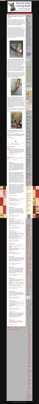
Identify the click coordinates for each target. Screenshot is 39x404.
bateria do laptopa (19, 263)
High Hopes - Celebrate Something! (29, 366)
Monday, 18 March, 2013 (13, 195)
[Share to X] (22, 143)
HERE (30, 16)
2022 (28, 304)
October (29, 320)
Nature (27, 236)
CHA (30, 259)
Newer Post (10, 327)
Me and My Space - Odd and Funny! (29, 355)
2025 (28, 301)
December (29, 316)
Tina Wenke (28, 254)
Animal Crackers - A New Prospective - (29, 388)
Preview (27, 209)
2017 (28, 311)
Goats (28, 230)
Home (16, 327)
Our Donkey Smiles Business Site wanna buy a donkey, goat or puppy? (28, 54)
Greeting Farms (28, 264)
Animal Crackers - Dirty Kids (29, 345)
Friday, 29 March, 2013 (13, 264)
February (29, 390)
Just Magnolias (28, 239)
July (28, 325)
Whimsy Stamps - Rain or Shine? (29, 362)
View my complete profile (27, 48)
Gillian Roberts (28, 268)
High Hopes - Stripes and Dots (29, 351)
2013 (28, 315)
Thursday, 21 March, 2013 (13, 216)
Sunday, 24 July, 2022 (13, 317)
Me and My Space (17, 144)
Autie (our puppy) (28, 245)
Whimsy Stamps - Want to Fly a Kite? (29, 384)
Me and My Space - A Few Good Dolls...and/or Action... (29, 371)
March (29, 330)
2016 (28, 312)
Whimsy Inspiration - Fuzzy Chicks (29, 348)
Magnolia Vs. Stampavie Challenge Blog (28, 267)
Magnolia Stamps (28, 235)
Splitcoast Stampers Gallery (28, 294)
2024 (28, 302)
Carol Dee (10, 156)
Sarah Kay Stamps (28, 243)
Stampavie (28, 233)
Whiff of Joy (28, 263)
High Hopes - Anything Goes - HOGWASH (29, 380)
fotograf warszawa (20, 287)
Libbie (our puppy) (28, 242)
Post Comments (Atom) (16, 329)
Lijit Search (28, 221)
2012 (28, 394)
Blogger (25, 402)
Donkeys (28, 226)
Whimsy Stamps (27, 232)
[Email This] (21, 143)
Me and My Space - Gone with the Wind (29, 342)
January (29, 392)
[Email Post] (20, 143)
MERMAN (15, 97)
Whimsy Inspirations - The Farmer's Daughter (29, 338)
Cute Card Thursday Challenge (28, 250)
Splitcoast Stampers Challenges (27, 283)
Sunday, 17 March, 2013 (13, 154)
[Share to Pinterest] (23, 143)
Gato (30, 246)
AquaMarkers (28, 289)
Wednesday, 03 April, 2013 (13, 309)
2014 (28, 314)
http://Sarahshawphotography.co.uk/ (15, 252)
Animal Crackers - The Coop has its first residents (29, 334)
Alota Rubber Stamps (28, 241)
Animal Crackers (28, 225)
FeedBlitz (27, 211)
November (29, 318)
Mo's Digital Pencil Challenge (28, 279)
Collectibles (12, 144)
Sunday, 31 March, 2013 (13, 288)
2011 (28, 395)
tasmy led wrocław (18, 274)
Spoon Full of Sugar (28, 237)
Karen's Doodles (28, 290)
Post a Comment (11, 324)
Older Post (22, 327)
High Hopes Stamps (28, 228)
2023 (28, 303)
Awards (27, 284)
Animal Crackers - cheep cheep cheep (29, 359)
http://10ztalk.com (17, 308)
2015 (28, 313)
